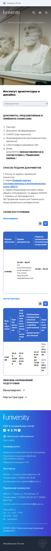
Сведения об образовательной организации (24, 452)
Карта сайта (8, 440)
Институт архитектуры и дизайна (26, 22)
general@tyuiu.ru (31, 481)
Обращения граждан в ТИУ (16, 462)
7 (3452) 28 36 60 (26, 478)
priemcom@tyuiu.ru (33, 504)
